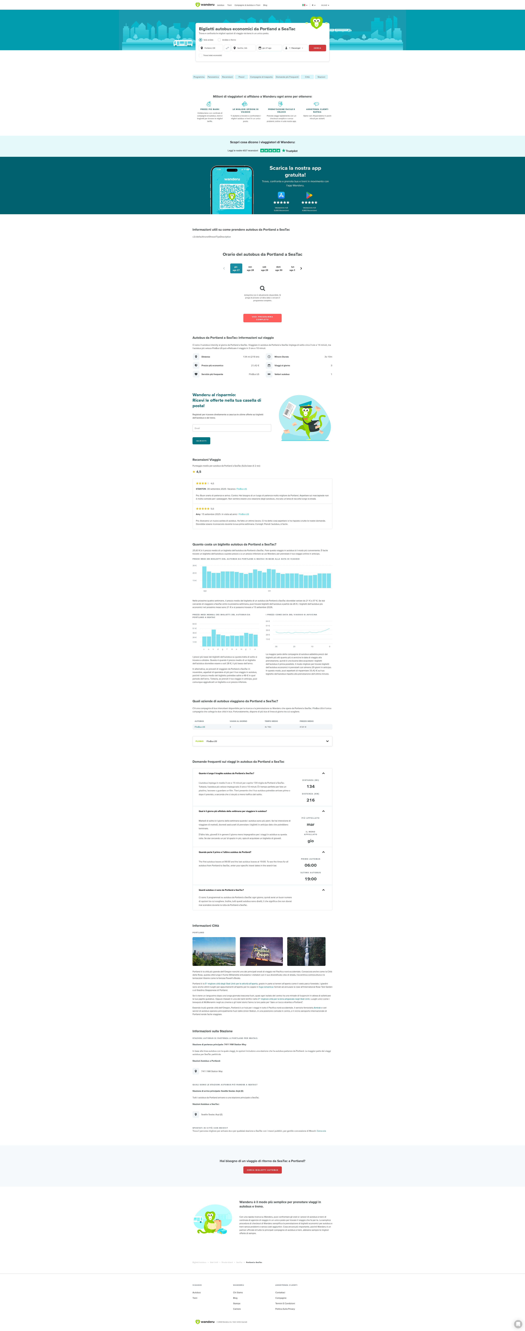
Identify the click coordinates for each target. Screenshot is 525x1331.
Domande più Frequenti (287, 77)
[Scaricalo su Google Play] (309, 195)
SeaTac (239, 1262)
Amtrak (317, 1007)
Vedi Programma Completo (262, 318)
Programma (199, 77)
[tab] (208, 41)
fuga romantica (266, 987)
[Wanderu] (205, 5)
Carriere (237, 1309)
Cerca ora (321, 1131)
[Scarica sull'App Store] (281, 195)
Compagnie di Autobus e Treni (247, 5)
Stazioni (321, 77)
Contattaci (280, 1292)
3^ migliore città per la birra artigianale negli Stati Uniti (284, 999)
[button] (305, 5)
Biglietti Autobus (199, 1262)
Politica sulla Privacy (285, 1309)
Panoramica (213, 77)
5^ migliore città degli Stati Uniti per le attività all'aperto (231, 983)
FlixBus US (242, 489)
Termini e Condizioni (285, 1303)
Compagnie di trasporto (261, 77)
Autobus (220, 5)
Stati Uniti (214, 1262)
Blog (265, 5)
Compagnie (280, 1298)
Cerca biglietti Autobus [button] (262, 1170)
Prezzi (241, 77)
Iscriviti (201, 441)
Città (307, 77)
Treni (229, 5)
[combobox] (211, 48)
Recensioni (227, 77)
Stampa (236, 1303)
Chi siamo (238, 1292)
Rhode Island (227, 1262)
